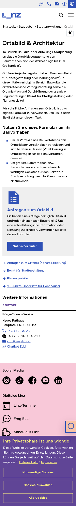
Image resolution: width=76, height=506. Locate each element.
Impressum (49, 462)
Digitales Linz (13, 396)
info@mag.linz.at (19, 341)
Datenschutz (28, 462)
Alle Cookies (38, 498)
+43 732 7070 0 (19, 330)
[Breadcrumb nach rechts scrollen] (70, 32)
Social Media (13, 370)
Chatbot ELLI (16, 346)
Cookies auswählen (38, 485)
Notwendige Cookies (38, 472)
